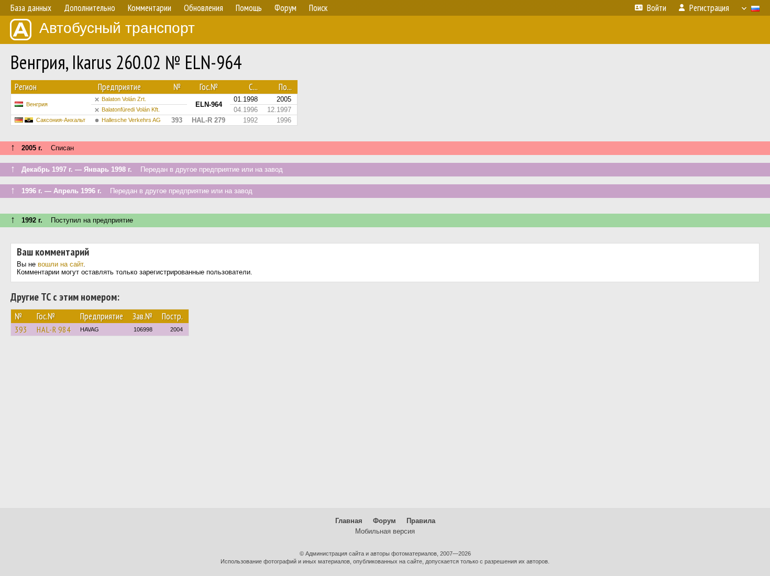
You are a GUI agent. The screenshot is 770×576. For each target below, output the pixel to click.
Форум (384, 521)
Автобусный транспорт (117, 28)
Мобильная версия (385, 531)
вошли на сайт (60, 264)
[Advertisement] (385, 426)
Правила (420, 521)
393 (21, 329)
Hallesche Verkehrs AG (131, 120)
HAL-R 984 (54, 329)
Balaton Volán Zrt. (124, 99)
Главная (348, 521)
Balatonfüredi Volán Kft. (131, 109)
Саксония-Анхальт (60, 120)
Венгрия (37, 104)
